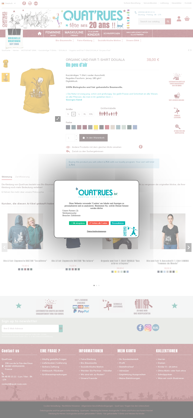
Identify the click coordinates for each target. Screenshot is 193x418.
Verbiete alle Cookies (99, 223)
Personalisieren (118, 223)
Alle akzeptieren (78, 223)
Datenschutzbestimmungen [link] (96, 231)
